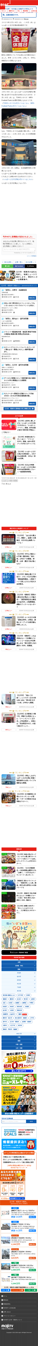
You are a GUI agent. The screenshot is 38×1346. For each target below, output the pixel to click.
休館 (11, 480)
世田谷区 (19, 1006)
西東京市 (19, 1010)
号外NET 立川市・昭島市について (12, 1320)
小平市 (32, 1018)
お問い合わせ (7, 1312)
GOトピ (4, 11)
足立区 (19, 999)
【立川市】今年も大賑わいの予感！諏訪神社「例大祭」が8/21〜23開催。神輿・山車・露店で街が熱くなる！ (26, 559)
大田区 (12, 1010)
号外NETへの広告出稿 (9, 1308)
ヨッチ (9, 483)
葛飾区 (5, 999)
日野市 (5, 1025)
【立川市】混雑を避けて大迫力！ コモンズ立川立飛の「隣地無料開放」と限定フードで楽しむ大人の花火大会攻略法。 (26, 579)
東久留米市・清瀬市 (21, 1018)
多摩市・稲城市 (26, 1021)
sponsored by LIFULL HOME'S (19, 1203)
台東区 (33, 999)
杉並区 (5, 1006)
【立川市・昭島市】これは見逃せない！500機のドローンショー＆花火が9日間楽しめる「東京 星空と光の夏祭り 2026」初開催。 (26, 640)
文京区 (10, 1003)
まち (4, 483)
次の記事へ (30, 262)
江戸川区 (20, 995)
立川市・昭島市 (14, 1021)
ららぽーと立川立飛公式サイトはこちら (17, 179)
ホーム (5, 1296)
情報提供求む (7, 1304)
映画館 (15, 480)
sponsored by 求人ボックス (29, 285)
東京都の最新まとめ (9, 995)
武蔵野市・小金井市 (9, 1014)
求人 (19, 11)
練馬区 (24, 1003)
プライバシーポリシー (9, 1316)
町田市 (20, 1025)
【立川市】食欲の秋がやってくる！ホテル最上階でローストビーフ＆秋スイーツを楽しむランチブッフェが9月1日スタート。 (26, 858)
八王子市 (12, 1025)
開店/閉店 (25, 11)
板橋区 (17, 1003)
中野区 (31, 1003)
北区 (4, 1003)
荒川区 (26, 999)
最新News (11, 11)
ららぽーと (5, 480)
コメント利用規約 (31, 256)
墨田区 (12, 999)
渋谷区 (12, 1006)
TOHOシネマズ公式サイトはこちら (16, 103)
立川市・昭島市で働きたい (11, 285)
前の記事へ (8, 262)
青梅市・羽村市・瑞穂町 (10, 1029)
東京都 (26, 19)
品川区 (5, 1010)
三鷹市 (22, 1014)
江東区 (28, 995)
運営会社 (5, 1300)
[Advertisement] (19, 507)
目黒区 (27, 1006)
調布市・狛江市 (7, 1018)
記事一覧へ (19, 262)
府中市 (5, 1021)
